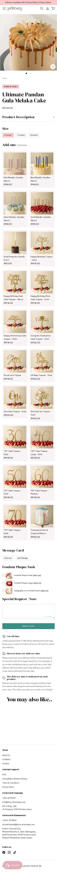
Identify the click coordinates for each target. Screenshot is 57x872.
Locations (6, 759)
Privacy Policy (8, 787)
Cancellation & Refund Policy (14, 779)
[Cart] (53, 8)
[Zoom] (52, 66)
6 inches (8, 135)
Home (4, 78)
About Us (6, 755)
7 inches (21, 135)
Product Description (18, 117)
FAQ (4, 774)
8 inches (34, 135)
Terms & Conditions (10, 783)
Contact (5, 764)
